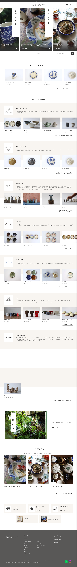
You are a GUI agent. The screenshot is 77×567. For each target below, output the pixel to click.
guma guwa (26, 547)
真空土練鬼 (39, 547)
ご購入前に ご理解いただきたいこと (29, 519)
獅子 (24, 543)
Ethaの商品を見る (68, 324)
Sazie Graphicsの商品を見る (65, 362)
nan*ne (25, 551)
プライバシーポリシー (36, 562)
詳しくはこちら (39, 510)
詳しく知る (55, 427)
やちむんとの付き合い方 (53, 519)
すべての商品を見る (62, 88)
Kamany (25, 545)
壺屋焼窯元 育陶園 (27, 541)
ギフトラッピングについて (37, 560)
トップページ (57, 536)
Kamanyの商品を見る (67, 248)
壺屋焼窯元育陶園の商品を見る (64, 135)
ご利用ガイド (17, 560)
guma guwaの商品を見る (66, 286)
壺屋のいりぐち (27, 553)
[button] (37, 53)
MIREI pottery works (41, 545)
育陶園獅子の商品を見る (66, 211)
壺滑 (38, 541)
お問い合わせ (29, 560)
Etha (24, 549)
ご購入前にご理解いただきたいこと (50, 560)
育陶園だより (57, 539)
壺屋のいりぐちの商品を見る (64, 173)
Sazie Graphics (39, 543)
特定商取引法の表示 (27, 562)
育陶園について (58, 542)
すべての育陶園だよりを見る (63, 493)
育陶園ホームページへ (64, 510)
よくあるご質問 (23, 560)
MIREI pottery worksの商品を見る (63, 400)
